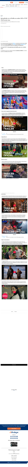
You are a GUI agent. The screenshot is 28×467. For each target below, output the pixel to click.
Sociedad (13, 4)
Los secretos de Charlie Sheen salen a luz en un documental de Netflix (14, 134)
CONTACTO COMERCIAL (14, 458)
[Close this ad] (27, 463)
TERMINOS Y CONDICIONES (14, 455)
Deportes (22, 4)
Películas (16, 311)
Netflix (12, 311)
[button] (1, 29)
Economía (10, 4)
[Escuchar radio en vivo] (16, 2)
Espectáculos (25, 4)
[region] (14, 12)
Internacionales (17, 4)
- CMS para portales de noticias (14, 462)
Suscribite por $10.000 (21, 2)
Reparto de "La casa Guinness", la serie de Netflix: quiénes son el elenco (15, 237)
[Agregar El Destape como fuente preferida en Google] (14, 24)
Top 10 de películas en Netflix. (4, 41)
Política (7, 4)
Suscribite (14, 428)
